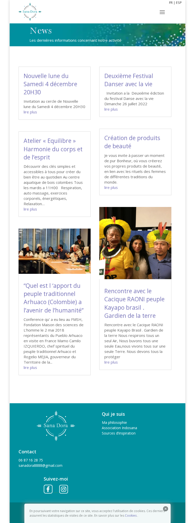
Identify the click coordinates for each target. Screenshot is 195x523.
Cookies (131, 515)
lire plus (30, 111)
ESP (179, 2)
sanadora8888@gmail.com (40, 465)
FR (171, 2)
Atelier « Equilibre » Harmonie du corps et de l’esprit (53, 149)
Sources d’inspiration (119, 433)
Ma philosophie (114, 422)
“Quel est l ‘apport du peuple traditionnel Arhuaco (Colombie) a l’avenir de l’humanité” (54, 297)
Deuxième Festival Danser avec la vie (128, 80)
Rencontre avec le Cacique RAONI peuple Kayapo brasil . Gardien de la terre (134, 303)
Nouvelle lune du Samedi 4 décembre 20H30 (50, 84)
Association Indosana (119, 427)
